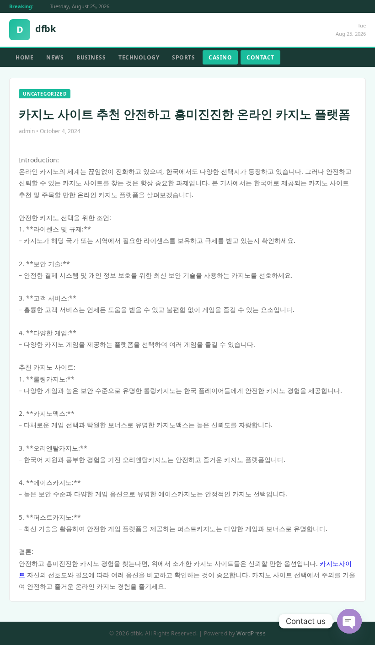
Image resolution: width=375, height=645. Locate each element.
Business (91, 57)
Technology (138, 57)
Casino (220, 57)
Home (24, 57)
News (55, 57)
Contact (260, 57)
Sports (183, 57)
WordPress (251, 633)
